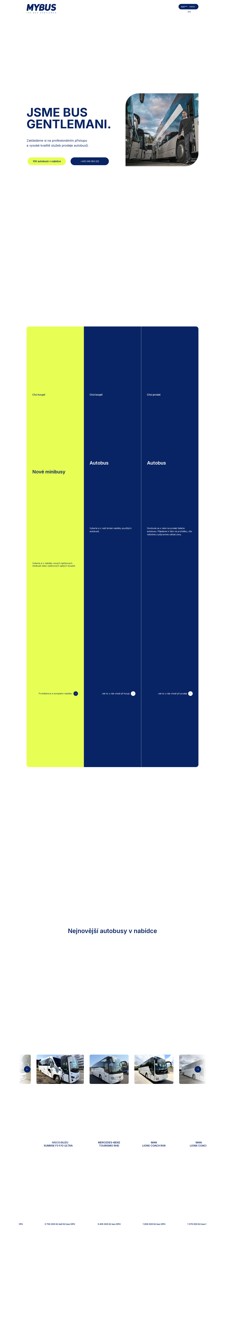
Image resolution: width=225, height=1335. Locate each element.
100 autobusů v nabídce (47, 161)
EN (189, 11)
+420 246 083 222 (89, 161)
